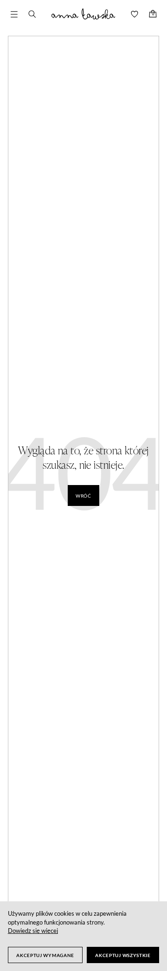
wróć (83, 496)
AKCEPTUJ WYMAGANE (45, 955)
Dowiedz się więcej (33, 930)
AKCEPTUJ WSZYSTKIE (123, 955)
